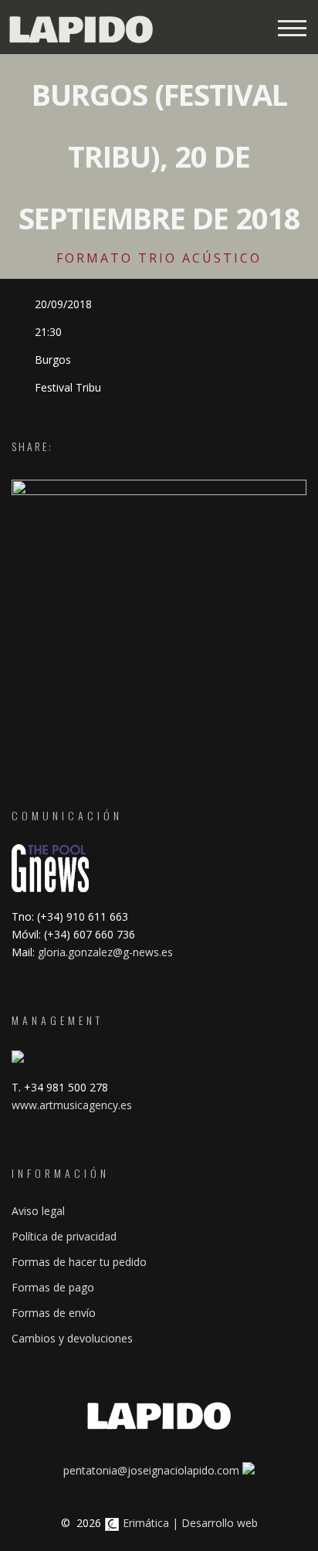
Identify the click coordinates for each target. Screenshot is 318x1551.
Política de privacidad (64, 1236)
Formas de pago (53, 1287)
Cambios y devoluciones (72, 1338)
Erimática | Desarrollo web (189, 1522)
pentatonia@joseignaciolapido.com (151, 1470)
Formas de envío (54, 1312)
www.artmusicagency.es (72, 1105)
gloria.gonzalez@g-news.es (105, 952)
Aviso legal (38, 1210)
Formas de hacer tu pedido (79, 1261)
